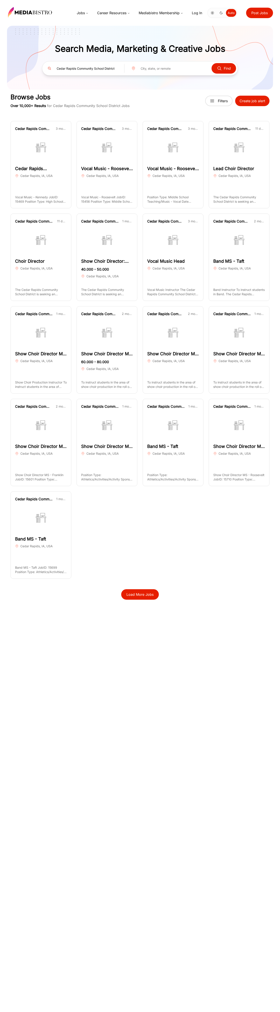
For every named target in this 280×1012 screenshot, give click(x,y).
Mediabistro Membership (159, 13)
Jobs (81, 13)
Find (227, 68)
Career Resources (111, 13)
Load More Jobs (140, 594)
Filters (223, 101)
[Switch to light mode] (212, 13)
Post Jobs (259, 13)
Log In (197, 13)
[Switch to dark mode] (221, 13)
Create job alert (252, 101)
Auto (231, 13)
